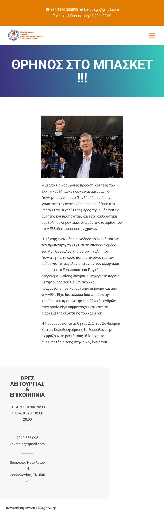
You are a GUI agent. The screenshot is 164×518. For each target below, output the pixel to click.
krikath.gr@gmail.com (27, 444)
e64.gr (51, 508)
